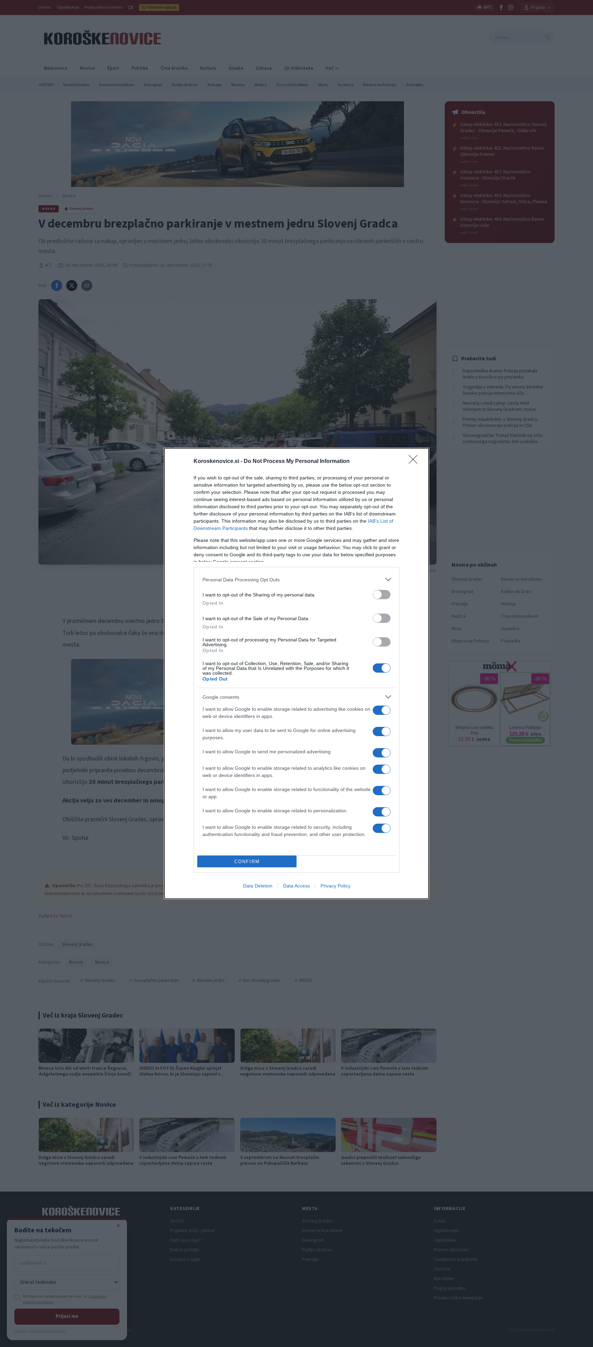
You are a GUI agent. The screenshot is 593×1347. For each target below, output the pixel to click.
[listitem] (296, 579)
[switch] (382, 594)
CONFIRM (247, 861)
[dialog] (296, 673)
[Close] (415, 461)
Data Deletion (257, 886)
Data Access (296, 886)
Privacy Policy (335, 886)
